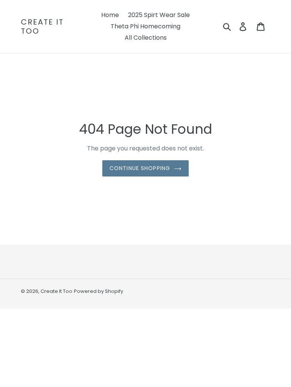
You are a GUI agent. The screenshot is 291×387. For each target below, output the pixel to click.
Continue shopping (140, 168)
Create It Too (42, 26)
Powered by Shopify (98, 291)
